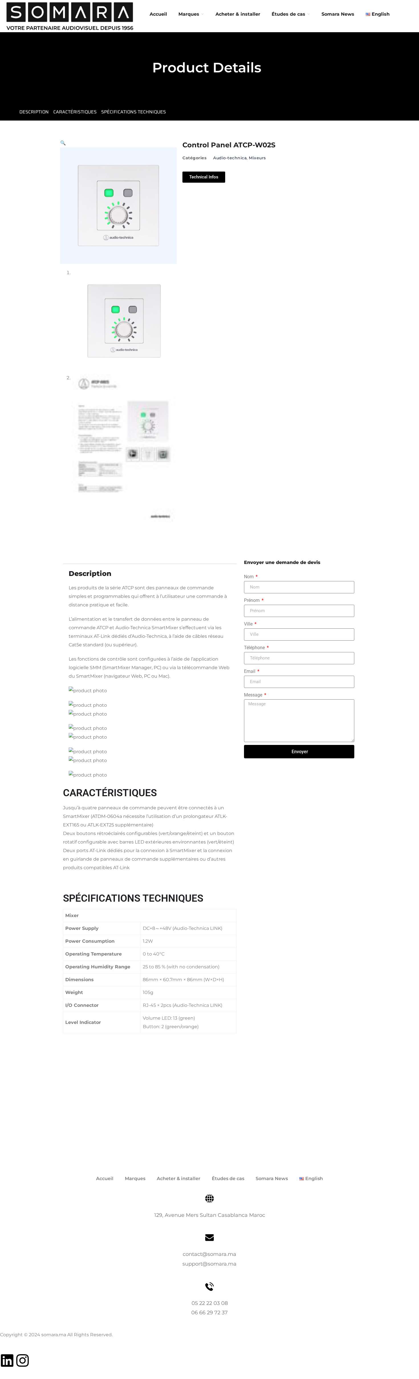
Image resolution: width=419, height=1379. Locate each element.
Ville (249, 624)
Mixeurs (257, 157)
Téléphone (255, 647)
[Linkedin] (7, 1360)
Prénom (252, 600)
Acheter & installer (237, 14)
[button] (63, 143)
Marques (188, 14)
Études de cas (228, 1178)
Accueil (158, 14)
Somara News (272, 1178)
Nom (249, 576)
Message (253, 695)
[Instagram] (22, 1360)
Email (250, 671)
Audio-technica (230, 157)
